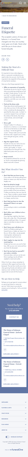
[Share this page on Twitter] (7, 59)
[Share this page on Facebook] (3, 59)
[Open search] (20, 3)
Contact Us (14, 317)
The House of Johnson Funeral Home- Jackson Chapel (12, 332)
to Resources (10, 16)
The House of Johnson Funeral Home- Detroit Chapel (12, 364)
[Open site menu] (24, 3)
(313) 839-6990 (14, 311)
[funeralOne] (17, 449)
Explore (10, 354)
